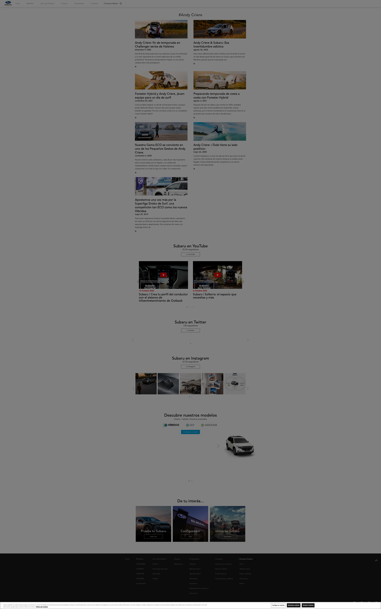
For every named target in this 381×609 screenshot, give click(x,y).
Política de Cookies (42, 607)
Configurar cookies (278, 605)
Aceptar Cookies (308, 605)
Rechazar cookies (293, 605)
